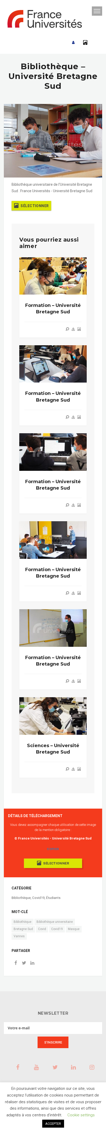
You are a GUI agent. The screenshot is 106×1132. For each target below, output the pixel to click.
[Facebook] (16, 963)
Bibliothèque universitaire (55, 922)
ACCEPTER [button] (53, 1124)
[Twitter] (24, 963)
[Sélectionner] (79, 329)
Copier (53, 849)
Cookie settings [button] (81, 1115)
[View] (67, 329)
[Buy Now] (73, 329)
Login (73, 42)
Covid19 (38, 898)
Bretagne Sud (23, 929)
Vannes (19, 936)
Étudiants (53, 898)
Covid (42, 929)
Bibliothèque (21, 898)
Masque (74, 929)
